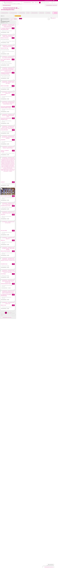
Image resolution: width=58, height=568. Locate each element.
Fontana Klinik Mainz (4, 129)
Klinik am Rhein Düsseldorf (5, 251)
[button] (3, 313)
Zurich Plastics (3, 273)
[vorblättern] (12, 36)
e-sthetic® (3, 182)
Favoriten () (48, 567)
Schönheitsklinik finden (27, 2)
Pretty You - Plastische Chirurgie (5, 151)
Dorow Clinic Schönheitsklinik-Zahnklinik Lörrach (6, 119)
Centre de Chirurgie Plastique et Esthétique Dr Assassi (6, 73)
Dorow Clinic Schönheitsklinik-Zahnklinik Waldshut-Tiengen (6, 107)
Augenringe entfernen (5, 12)
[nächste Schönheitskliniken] (14, 315)
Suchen (54, 2)
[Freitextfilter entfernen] (52, 2)
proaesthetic (3, 139)
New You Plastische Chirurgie (6, 195)
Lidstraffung (48, 12)
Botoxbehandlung (22, 12)
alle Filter (55, 12)
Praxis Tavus (3, 214)
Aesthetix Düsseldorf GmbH (6, 283)
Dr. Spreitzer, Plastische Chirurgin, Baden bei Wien (6, 29)
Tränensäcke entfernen (14, 12)
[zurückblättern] (2, 36)
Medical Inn (3, 240)
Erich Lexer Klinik (4, 230)
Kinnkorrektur (42, 12)
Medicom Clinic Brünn (5, 37)
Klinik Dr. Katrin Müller (5, 85)
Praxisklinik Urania (4, 263)
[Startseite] (1, 5)
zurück (21, 18)
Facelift (28, 12)
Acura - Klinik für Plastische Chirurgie (5, 60)
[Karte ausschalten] (49, 19)
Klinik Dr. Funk (3, 305)
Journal (33, 2)
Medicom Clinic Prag (4, 48)
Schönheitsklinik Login (48, 0)
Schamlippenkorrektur (8, 15)
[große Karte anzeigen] (17, 22)
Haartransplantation (35, 12)
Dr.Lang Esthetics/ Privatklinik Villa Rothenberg (6, 295)
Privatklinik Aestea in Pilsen (5, 205)
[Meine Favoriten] (39, 2)
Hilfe (51, 0)
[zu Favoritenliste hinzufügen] (1, 25)
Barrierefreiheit (50, 564)
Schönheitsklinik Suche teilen (6, 317)
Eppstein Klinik (3, 94)
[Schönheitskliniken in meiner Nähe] (17, 24)
